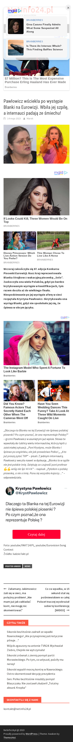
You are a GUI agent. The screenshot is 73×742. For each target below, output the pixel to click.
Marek (30, 118)
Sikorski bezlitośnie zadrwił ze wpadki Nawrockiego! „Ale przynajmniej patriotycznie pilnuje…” (35, 636)
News (27, 566)
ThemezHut (10, 737)
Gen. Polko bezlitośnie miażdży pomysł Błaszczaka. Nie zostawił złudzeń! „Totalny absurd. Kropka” (32, 683)
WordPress (32, 733)
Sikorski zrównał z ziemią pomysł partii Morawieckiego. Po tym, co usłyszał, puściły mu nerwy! (35, 660)
